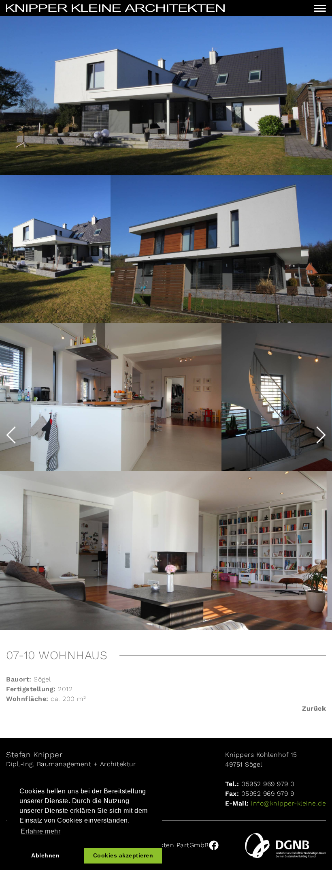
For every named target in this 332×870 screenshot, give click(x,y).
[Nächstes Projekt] (321, 435)
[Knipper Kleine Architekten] (115, 8)
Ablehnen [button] (45, 855)
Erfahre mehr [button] (40, 831)
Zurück (314, 708)
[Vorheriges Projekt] (11, 435)
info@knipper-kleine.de (287, 803)
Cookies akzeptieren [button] (123, 855)
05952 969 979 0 (268, 784)
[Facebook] (214, 845)
